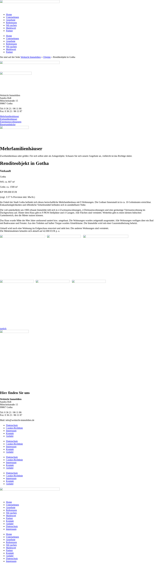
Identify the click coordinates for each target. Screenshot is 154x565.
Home (9, 14)
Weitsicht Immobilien (31, 57)
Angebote (10, 20)
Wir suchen (11, 25)
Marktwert (11, 28)
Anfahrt (9, 436)
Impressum (11, 430)
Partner (9, 30)
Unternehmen (12, 17)
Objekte (47, 57)
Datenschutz (12, 425)
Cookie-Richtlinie (14, 428)
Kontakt (10, 433)
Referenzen (11, 22)
